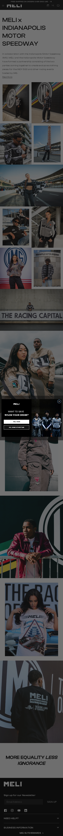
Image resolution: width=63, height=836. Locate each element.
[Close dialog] (59, 401)
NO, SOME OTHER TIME (16, 427)
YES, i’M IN (16, 422)
